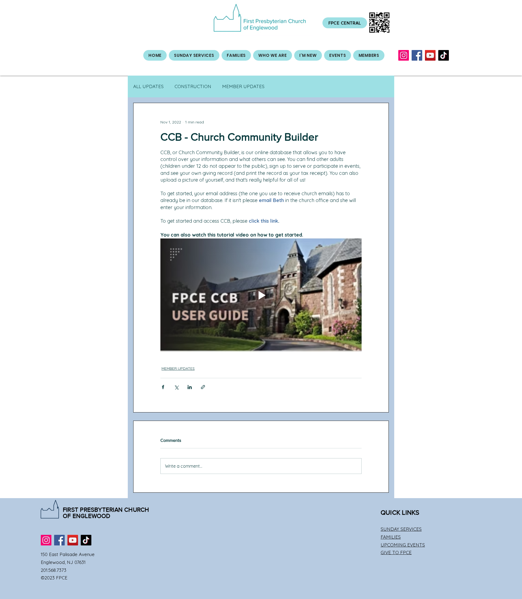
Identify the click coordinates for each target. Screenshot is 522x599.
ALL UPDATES (148, 86)
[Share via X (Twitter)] (176, 387)
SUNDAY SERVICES (401, 529)
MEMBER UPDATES (243, 86)
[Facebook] (417, 55)
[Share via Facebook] (163, 387)
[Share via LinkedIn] (189, 387)
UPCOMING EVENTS (403, 545)
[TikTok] (443, 55)
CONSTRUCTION (193, 86)
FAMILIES (391, 537)
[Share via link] (203, 387)
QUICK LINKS (400, 512)
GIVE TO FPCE (396, 552)
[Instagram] (403, 55)
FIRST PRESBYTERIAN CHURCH (106, 510)
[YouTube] (430, 55)
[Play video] (261, 295)
